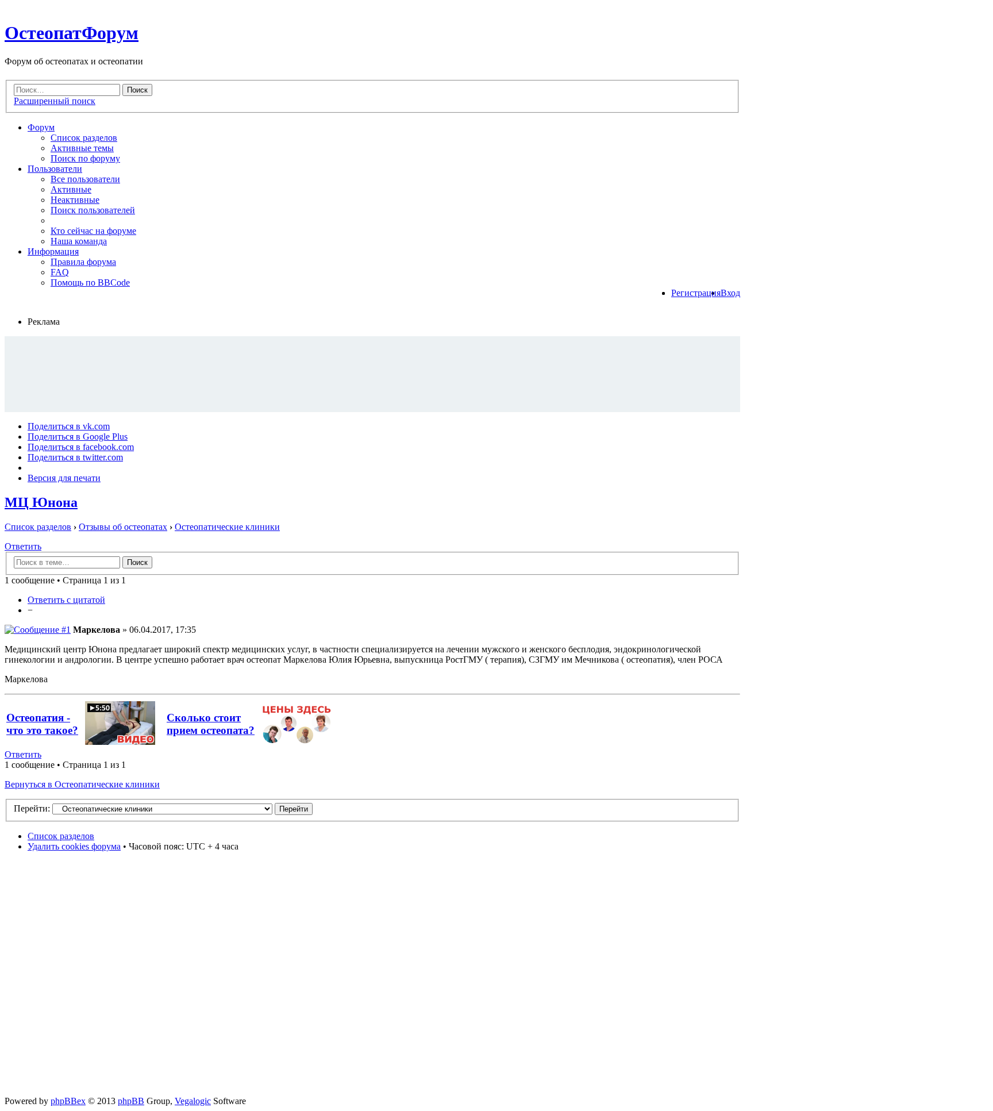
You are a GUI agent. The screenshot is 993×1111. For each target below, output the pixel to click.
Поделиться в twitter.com (75, 457)
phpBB (131, 1101)
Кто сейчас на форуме (93, 231)
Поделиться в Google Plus (78, 436)
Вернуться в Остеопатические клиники (82, 784)
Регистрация (696, 293)
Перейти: (32, 808)
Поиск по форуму (85, 158)
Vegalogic (193, 1101)
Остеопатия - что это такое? (42, 724)
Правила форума (83, 262)
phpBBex (68, 1101)
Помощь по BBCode (90, 282)
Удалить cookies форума (74, 846)
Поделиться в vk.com (69, 426)
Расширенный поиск (54, 101)
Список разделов (84, 138)
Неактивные (75, 200)
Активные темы (82, 148)
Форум (41, 127)
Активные (71, 189)
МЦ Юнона (41, 502)
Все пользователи (85, 179)
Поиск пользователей (93, 210)
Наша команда (79, 241)
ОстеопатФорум (71, 32)
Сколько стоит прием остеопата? (211, 724)
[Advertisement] (372, 373)
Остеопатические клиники (227, 527)
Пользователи (55, 169)
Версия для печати (64, 478)
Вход (730, 293)
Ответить (23, 546)
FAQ (60, 272)
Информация (53, 251)
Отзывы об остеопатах (123, 527)
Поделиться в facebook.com (81, 447)
